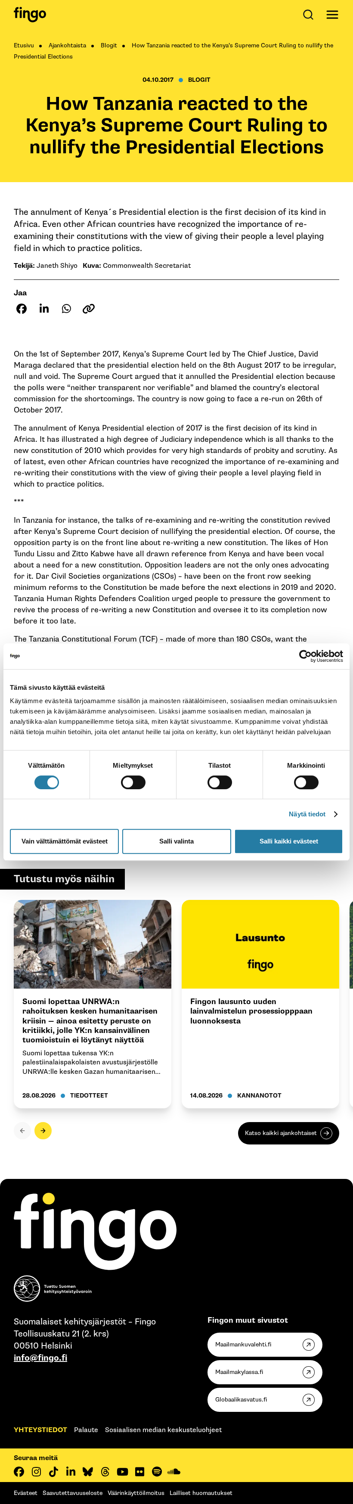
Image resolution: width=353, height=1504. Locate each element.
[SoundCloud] (174, 1472)
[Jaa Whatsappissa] (66, 308)
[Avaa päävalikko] (332, 15)
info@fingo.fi (40, 1358)
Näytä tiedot (307, 814)
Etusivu (24, 45)
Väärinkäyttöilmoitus (136, 1493)
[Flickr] (139, 1472)
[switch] (133, 782)
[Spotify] (157, 1472)
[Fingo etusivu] (30, 14)
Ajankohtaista (67, 45)
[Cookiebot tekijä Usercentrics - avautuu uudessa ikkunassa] (305, 656)
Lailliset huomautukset (201, 1493)
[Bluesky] (88, 1472)
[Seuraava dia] (43, 1130)
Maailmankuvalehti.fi (243, 1344)
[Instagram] (36, 1472)
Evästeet (25, 1493)
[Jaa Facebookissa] (21, 308)
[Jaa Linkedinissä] (44, 308)
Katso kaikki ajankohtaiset (281, 1133)
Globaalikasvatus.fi (241, 1399)
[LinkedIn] (70, 1472)
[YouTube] (122, 1472)
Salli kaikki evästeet (289, 841)
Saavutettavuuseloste (72, 1493)
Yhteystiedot (40, 1430)
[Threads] (105, 1472)
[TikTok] (53, 1472)
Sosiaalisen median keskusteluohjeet (163, 1430)
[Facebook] (19, 1472)
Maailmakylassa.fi (239, 1372)
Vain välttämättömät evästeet (65, 841)
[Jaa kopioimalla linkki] (88, 308)
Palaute (86, 1430)
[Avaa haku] (310, 15)
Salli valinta (176, 841)
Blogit (109, 45)
